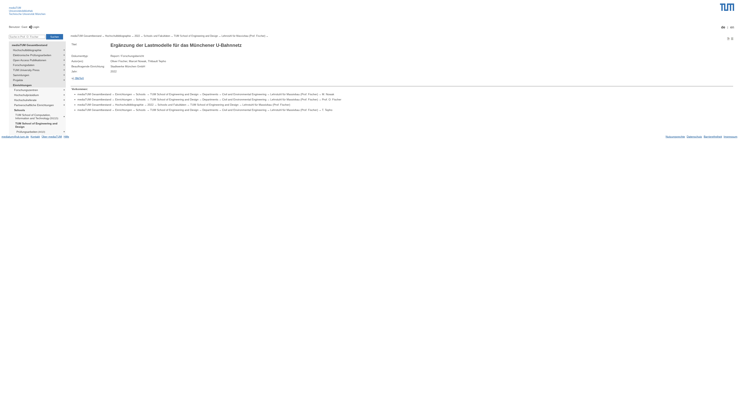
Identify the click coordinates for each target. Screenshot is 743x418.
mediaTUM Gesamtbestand (29, 45)
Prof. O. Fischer (331, 99)
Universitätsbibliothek (21, 10)
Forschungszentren (26, 90)
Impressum (730, 136)
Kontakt (35, 136)
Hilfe (66, 136)
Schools (19, 110)
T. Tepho (327, 109)
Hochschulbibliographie (27, 50)
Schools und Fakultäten (157, 36)
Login (36, 26)
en (732, 27)
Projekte (18, 80)
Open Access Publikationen (29, 60)
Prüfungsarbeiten (30, 131)
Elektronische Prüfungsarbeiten (32, 55)
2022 (137, 36)
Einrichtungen (22, 85)
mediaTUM (15, 7)
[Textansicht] (732, 38)
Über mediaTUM (52, 136)
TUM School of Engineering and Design (36, 125)
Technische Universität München (27, 14)
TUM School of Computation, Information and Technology (36, 116)
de (723, 27)
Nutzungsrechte (675, 136)
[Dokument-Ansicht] (728, 38)
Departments (210, 94)
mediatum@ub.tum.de (15, 136)
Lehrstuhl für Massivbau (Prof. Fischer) (243, 36)
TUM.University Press (26, 70)
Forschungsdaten (23, 65)
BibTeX (79, 78)
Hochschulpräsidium (26, 95)
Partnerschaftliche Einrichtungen (34, 105)
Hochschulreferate (25, 100)
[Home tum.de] (727, 7)
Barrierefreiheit (713, 136)
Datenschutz (694, 136)
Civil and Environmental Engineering (244, 94)
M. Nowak (328, 94)
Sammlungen (21, 75)
